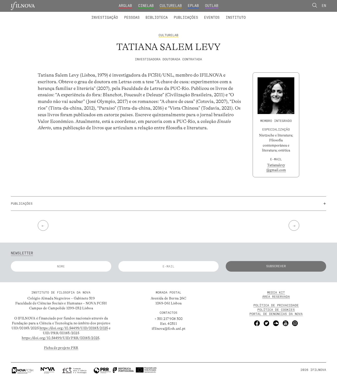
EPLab (193, 5)
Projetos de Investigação (123, 14)
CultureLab (171, 5)
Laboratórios (78, 14)
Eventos (212, 17)
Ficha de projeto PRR (61, 348)
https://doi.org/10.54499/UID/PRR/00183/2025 (60, 338)
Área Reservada (276, 296)
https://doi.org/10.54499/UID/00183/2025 (73, 328)
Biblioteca (157, 17)
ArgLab (125, 5)
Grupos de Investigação (179, 14)
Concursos (262, 14)
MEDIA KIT (276, 292)
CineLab (146, 5)
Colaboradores (154, 14)
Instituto (236, 17)
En (324, 5)
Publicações (186, 17)
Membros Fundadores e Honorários (207, 14)
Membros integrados (115, 14)
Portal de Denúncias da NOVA (276, 314)
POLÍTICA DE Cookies (276, 310)
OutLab (211, 5)
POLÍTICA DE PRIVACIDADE (276, 305)
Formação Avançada (228, 14)
